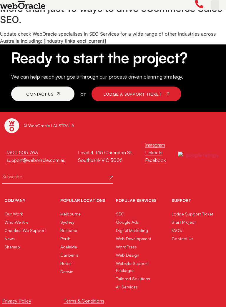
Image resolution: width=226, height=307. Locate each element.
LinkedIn (153, 152)
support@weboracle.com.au (36, 160)
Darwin (66, 271)
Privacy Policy (16, 301)
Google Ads (127, 222)
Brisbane (68, 230)
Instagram (155, 145)
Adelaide (68, 246)
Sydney (67, 222)
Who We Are (16, 222)
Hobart (67, 263)
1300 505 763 (22, 152)
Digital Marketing (132, 230)
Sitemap (12, 246)
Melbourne (70, 213)
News (9, 238)
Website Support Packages (132, 267)
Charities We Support (25, 230)
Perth (65, 238)
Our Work (13, 213)
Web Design (127, 255)
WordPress (126, 246)
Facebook (155, 160)
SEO (120, 213)
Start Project (184, 222)
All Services (127, 286)
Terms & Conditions (84, 301)
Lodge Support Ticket (192, 213)
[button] (215, 5)
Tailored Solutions (133, 278)
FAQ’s (177, 230)
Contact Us (182, 238)
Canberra (69, 255)
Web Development (133, 238)
